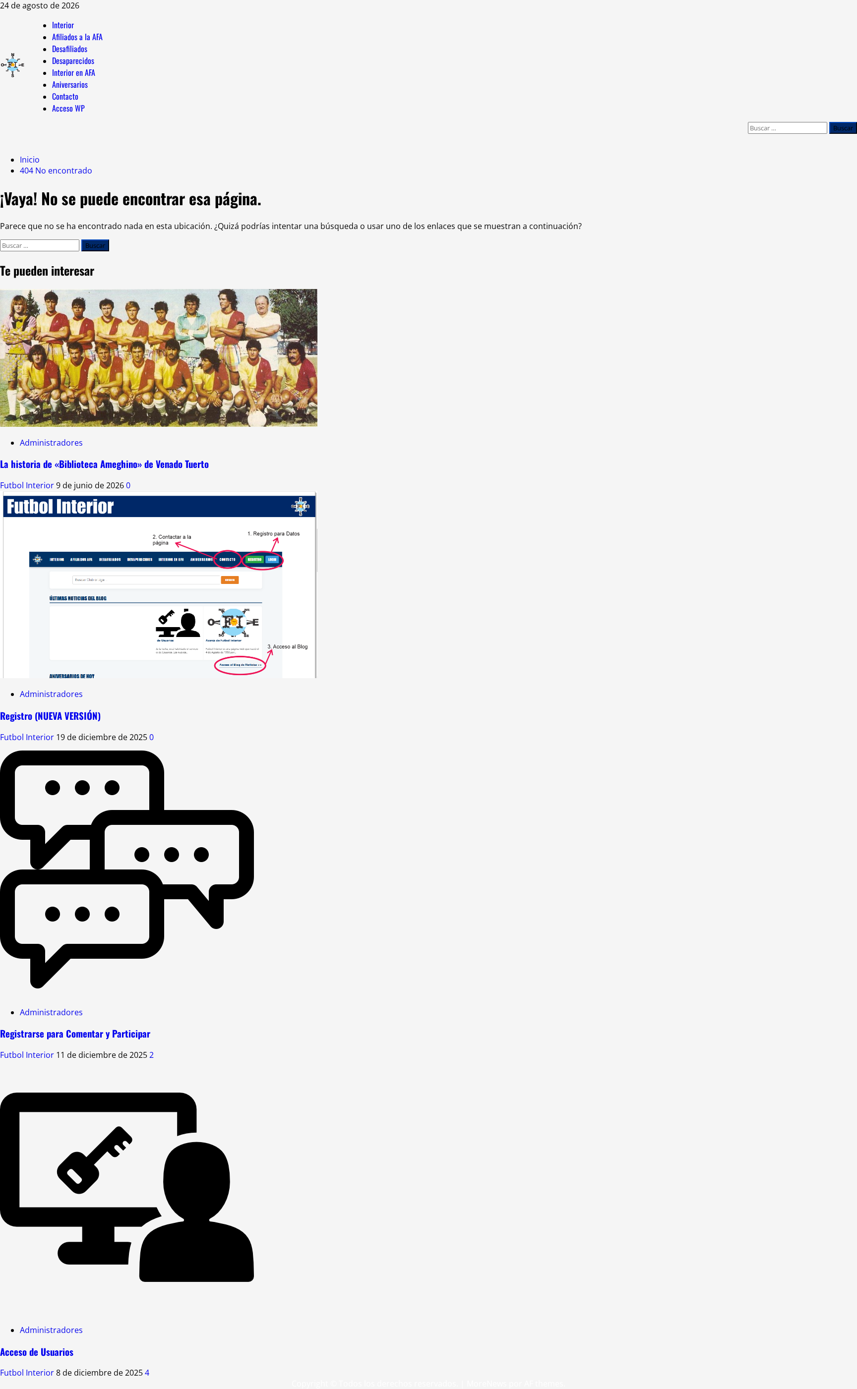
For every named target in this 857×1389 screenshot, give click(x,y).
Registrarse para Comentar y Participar (75, 1033)
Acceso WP (68, 108)
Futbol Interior (28, 485)
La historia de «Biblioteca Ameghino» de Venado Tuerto (104, 463)
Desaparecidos (73, 60)
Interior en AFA (73, 72)
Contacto (65, 96)
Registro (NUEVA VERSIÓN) (50, 715)
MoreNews (487, 1383)
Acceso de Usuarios (36, 1351)
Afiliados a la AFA (77, 37)
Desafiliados (69, 49)
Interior (63, 25)
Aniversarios (70, 84)
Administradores (51, 442)
